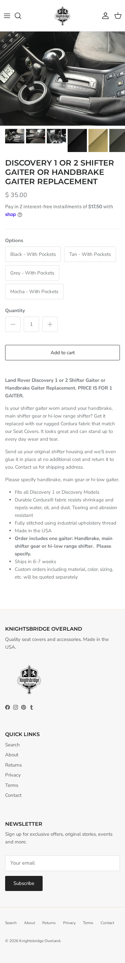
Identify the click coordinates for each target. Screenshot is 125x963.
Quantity (15, 310)
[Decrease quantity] (13, 324)
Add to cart (63, 352)
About (11, 755)
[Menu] (7, 16)
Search (12, 745)
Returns (13, 765)
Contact (13, 795)
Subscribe (23, 883)
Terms (11, 785)
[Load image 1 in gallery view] (62, 79)
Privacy (13, 775)
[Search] (21, 16)
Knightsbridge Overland (39, 940)
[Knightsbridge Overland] (62, 15)
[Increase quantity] (50, 324)
